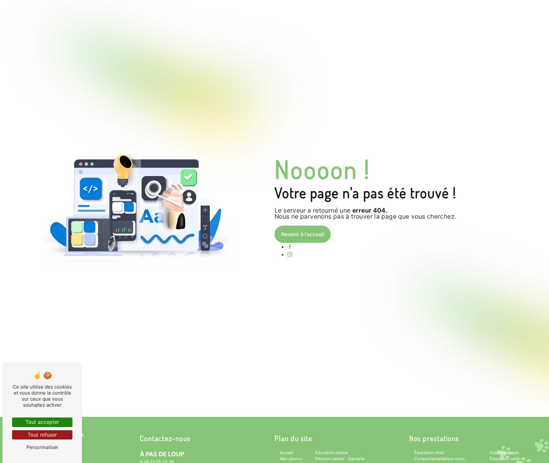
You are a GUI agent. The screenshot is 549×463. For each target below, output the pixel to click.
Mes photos (352, 11)
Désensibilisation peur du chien (300, 11)
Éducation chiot (429, 452)
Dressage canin (504, 452)
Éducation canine (181, 11)
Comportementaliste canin (439, 458)
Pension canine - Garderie (234, 11)
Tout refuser (42, 434)
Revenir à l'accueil (302, 234)
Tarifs (380, 11)
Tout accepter (42, 422)
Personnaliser (42, 447)
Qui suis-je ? (141, 11)
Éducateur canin (505, 458)
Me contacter (409, 11)
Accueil (112, 11)
